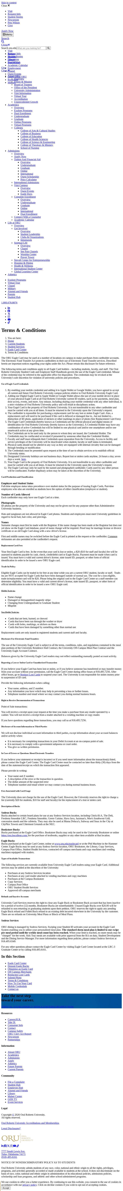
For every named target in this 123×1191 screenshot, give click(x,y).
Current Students (16, 343)
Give (10, 25)
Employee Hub (15, 1087)
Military (12, 288)
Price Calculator (28, 179)
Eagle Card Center (17, 349)
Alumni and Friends (18, 291)
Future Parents (15, 1066)
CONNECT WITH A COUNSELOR (39, 1006)
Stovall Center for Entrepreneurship (32, 260)
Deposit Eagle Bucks (18, 966)
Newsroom (13, 19)
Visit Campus (21, 185)
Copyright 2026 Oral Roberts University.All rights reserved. (23, 1116)
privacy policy (29, 1184)
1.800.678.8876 (9, 302)
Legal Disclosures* (11, 1128)
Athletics (12, 274)
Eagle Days (26, 194)
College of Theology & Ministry (36, 145)
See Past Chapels (29, 251)
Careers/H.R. (14, 1019)
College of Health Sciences (34, 139)
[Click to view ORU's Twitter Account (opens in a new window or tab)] (8, 1145)
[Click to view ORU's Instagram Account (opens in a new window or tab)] (11, 1145)
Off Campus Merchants (19, 971)
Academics (13, 104)
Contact (12, 1028)
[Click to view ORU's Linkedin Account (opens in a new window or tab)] (2, 1145)
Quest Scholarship (29, 176)
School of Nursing (29, 148)
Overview (19, 79)
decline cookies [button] (55, 1184)
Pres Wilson (14, 22)
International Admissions (26, 182)
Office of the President (25, 87)
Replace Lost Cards (30, 674)
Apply (11, 1060)
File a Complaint (16, 1082)
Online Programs (22, 122)
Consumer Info (15, 1025)
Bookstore (13, 79)
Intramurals (26, 240)
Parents (11, 294)
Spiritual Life (20, 242)
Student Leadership (30, 234)
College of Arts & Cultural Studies (37, 130)
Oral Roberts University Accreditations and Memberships (30, 1123)
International (26, 173)
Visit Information (22, 93)
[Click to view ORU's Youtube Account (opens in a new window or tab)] (15, 1145)
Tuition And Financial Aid (27, 159)
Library (11, 1093)
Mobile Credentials (17, 986)
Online (23, 171)
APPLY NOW (66, 1006)
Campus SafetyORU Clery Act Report (19, 1032)
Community (7, 1075)
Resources (6, 1013)
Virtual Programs (22, 125)
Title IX (12, 1022)
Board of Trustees (23, 84)
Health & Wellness (23, 265)
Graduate (18, 119)
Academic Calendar (18, 65)
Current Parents (15, 1069)
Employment (14, 68)
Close (4, 5)
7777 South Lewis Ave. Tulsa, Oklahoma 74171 (13, 1153)
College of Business (30, 133)
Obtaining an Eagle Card (20, 969)
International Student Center (28, 268)
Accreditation (21, 99)
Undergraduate (21, 116)
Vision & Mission (23, 81)
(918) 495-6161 (9, 1157)
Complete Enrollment (25, 196)
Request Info (14, 14)
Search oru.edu (8, 48)
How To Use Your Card (20, 983)
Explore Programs (23, 110)
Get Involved (20, 228)
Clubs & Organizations (32, 237)
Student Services (16, 346)
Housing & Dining (23, 263)
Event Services (15, 1102)
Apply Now (7, 31)
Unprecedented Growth (26, 102)
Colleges (18, 127)
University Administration (27, 90)
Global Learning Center (26, 271)
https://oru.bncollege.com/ (14, 835)
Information (7, 1045)
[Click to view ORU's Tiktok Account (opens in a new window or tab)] (18, 1145)
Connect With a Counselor (27, 217)
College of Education (31, 136)
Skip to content (8, 2)
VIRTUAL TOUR (10, 1006)
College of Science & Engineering (37, 142)
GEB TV (12, 1099)
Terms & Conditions (18, 980)
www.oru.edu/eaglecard (66, 843)
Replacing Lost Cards (19, 974)
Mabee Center (15, 1096)
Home (11, 341)
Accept (6, 1188)
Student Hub (14, 297)
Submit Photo (14, 977)
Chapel (11, 71)
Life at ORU (14, 222)
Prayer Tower (27, 257)
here (23, 459)
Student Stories (15, 17)
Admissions (14, 150)
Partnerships (14, 1039)
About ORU (14, 76)
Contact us (13, 989)
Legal (4, 1108)
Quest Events (14, 74)
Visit (10, 11)
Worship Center (28, 254)
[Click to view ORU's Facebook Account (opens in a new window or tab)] (5, 1145)
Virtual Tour (20, 96)
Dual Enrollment (22, 113)
